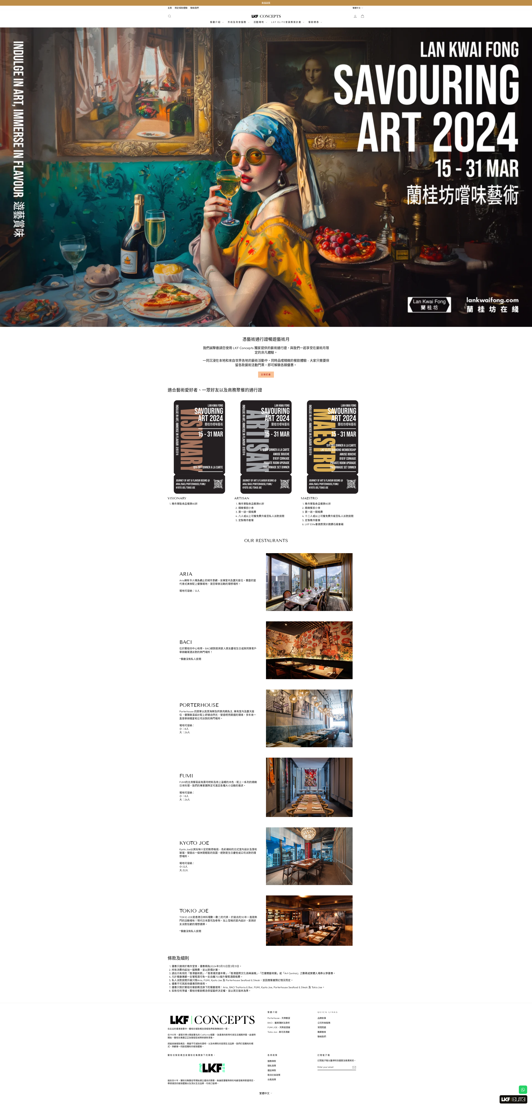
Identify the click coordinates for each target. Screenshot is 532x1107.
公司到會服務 (324, 1022)
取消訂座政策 (274, 1075)
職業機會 (322, 1032)
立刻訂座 (266, 374)
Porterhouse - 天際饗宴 (279, 1018)
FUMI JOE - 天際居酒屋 (279, 1027)
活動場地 (259, 22)
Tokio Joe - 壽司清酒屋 (279, 1032)
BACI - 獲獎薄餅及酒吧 (279, 1022)
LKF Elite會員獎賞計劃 (286, 22)
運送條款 (272, 1070)
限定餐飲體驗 (181, 8)
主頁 (170, 8)
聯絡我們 (194, 8)
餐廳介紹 (216, 22)
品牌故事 (322, 1018)
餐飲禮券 (314, 22)
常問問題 (322, 1027)
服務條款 (272, 1061)
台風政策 (272, 1079)
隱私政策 (272, 1065)
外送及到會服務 (237, 22)
